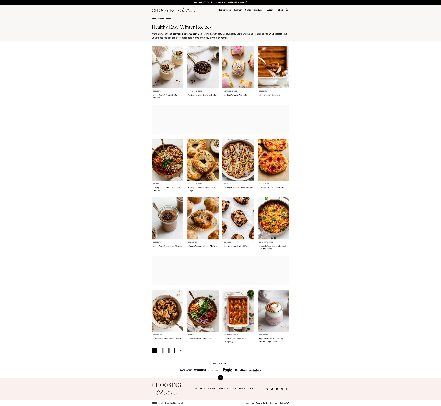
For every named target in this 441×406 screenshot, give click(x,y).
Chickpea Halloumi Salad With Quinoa (166, 189)
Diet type (258, 10)
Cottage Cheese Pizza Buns (271, 187)
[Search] (286, 9)
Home (154, 18)
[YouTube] (271, 388)
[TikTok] (286, 388)
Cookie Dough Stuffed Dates (236, 245)
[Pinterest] (281, 388)
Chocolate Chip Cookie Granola (167, 338)
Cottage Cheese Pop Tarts (235, 94)
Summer (238, 10)
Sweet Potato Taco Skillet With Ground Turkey (273, 247)
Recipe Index (224, 10)
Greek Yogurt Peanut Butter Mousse (165, 96)
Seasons (160, 18)
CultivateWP (284, 403)
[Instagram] (266, 388)
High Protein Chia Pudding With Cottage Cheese (271, 340)
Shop (280, 10)
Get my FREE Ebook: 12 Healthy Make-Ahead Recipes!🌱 (220, 2)
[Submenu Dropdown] (264, 10)
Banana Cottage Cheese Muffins (202, 245)
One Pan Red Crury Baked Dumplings (235, 340)
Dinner (248, 10)
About (270, 10)
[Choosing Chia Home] (173, 9)
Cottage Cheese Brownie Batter (202, 94)
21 (181, 350)
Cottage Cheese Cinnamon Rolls (238, 187)
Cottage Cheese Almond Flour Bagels (201, 189)
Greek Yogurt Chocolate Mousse (167, 245)
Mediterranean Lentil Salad (200, 338)
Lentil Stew (242, 34)
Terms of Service (262, 403)
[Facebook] (276, 388)
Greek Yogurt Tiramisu (269, 94)
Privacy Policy (248, 403)
